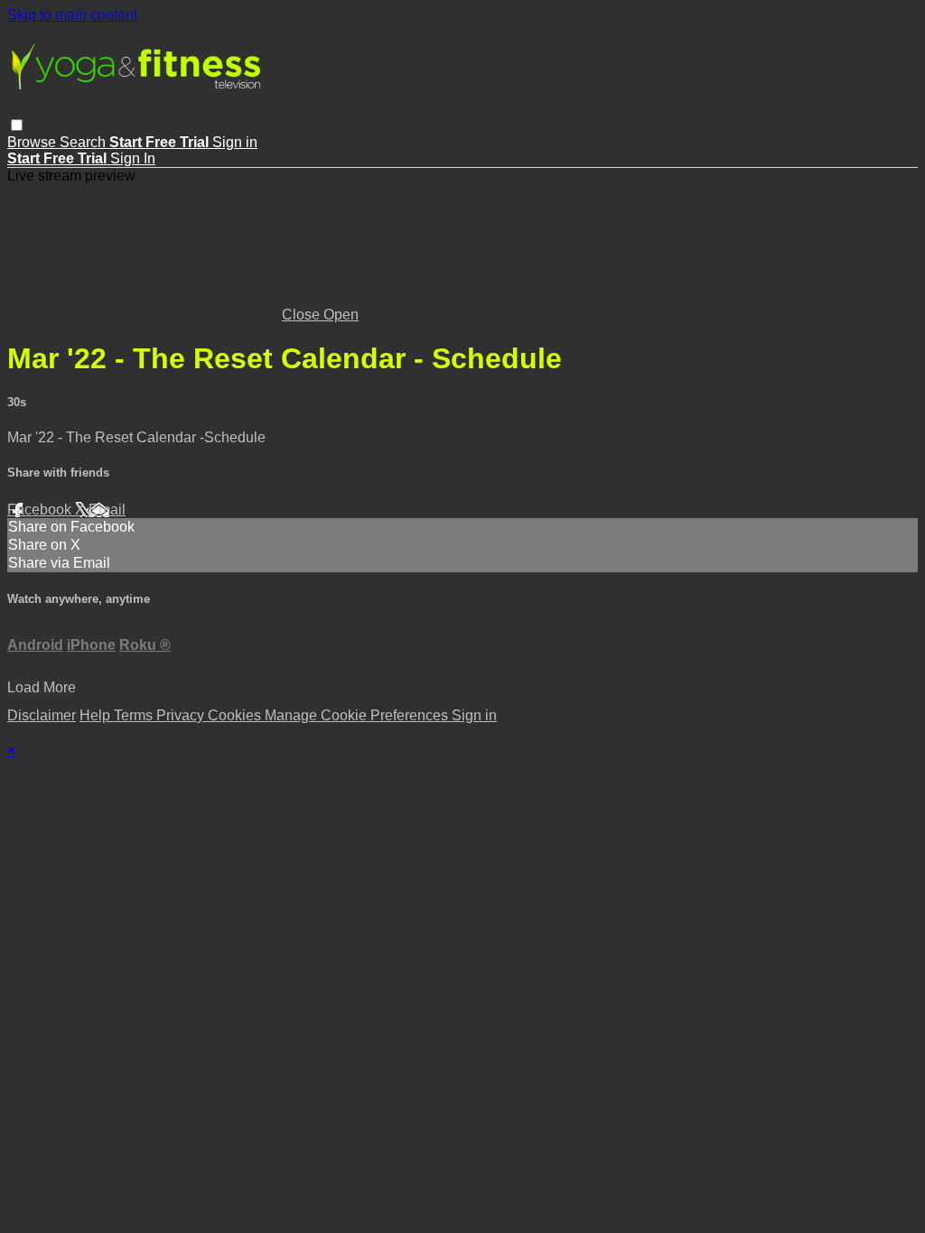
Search (84, 142)
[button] (17, 125)
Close (302, 314)
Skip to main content (72, 15)
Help (96, 715)
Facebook (41, 509)
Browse (33, 142)
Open (341, 314)
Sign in (234, 142)
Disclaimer (41, 715)
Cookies (236, 715)
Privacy (182, 715)
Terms (135, 715)
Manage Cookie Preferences (358, 715)
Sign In (132, 158)
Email (107, 509)
